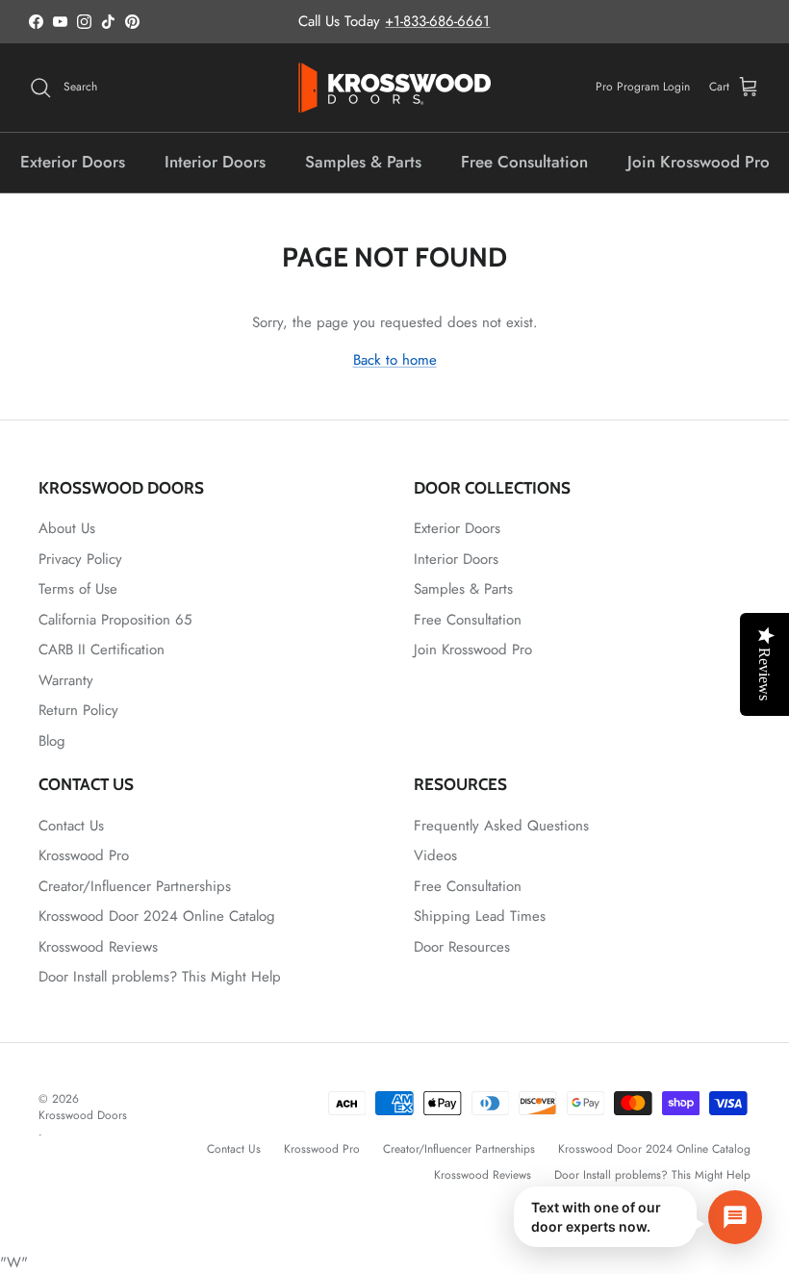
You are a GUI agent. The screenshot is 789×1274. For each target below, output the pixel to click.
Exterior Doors (72, 161)
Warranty (65, 680)
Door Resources (462, 946)
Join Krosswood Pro (698, 161)
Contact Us (71, 825)
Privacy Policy (80, 559)
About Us (66, 528)
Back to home (395, 359)
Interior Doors (215, 161)
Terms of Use (77, 588)
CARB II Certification (101, 649)
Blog (51, 741)
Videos (435, 855)
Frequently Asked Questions (501, 825)
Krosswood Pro (83, 855)
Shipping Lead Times (480, 916)
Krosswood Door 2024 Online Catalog (156, 916)
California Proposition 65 (114, 619)
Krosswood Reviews (98, 946)
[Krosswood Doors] (394, 88)
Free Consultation (524, 161)
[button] (638, 1216)
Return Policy (78, 710)
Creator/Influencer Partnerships (134, 886)
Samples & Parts (363, 161)
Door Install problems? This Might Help (159, 976)
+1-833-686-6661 (437, 21)
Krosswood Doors (82, 1115)
